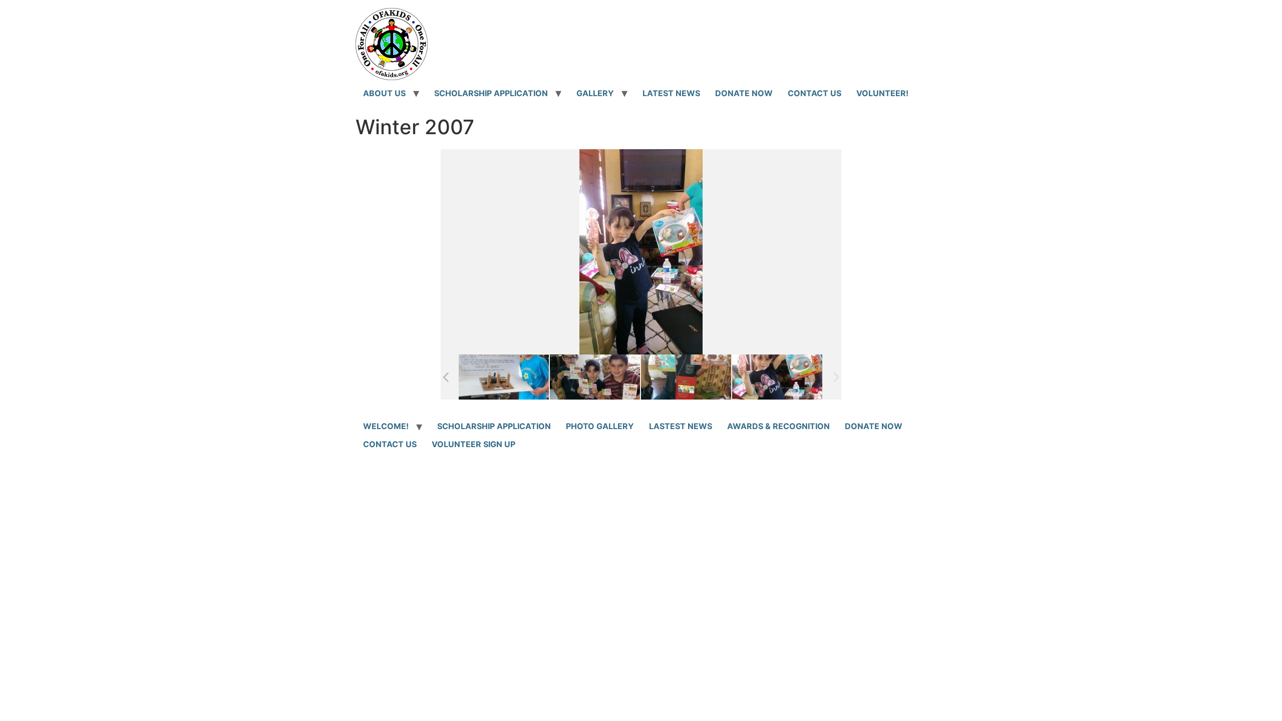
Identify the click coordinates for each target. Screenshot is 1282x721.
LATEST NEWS (671, 93)
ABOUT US (384, 93)
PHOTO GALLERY (600, 426)
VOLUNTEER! (882, 93)
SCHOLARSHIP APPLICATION (491, 93)
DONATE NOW (744, 93)
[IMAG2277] (686, 377)
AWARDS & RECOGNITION (778, 426)
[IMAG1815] (504, 377)
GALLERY (595, 93)
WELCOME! (386, 426)
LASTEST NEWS (680, 426)
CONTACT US (814, 93)
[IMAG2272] (595, 377)
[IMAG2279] (777, 377)
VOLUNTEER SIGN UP (473, 444)
